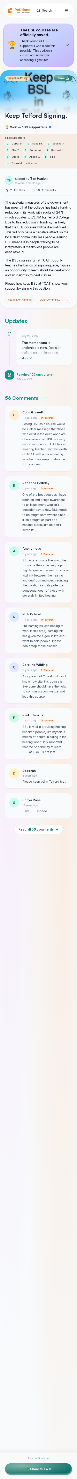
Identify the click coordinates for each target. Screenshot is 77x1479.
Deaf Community (49, 299)
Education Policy (18, 78)
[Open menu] (66, 10)
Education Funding (19, 299)
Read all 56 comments (38, 829)
